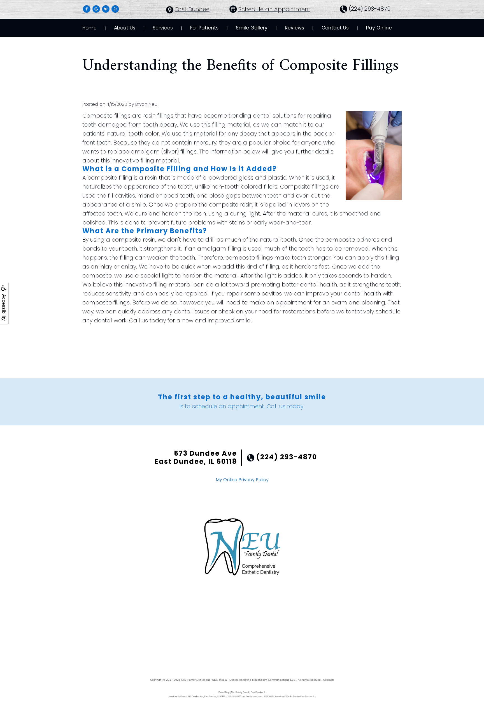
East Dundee (192, 9)
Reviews (294, 27)
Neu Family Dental (193, 679)
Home (89, 27)
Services (163, 27)
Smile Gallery (251, 27)
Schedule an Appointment (274, 9)
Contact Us (335, 27)
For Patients (204, 27)
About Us (124, 27)
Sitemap (328, 679)
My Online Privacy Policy (242, 479)
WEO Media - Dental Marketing (231, 679)
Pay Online (379, 27)
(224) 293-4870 (369, 9)
